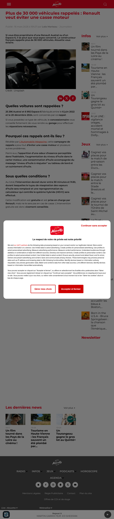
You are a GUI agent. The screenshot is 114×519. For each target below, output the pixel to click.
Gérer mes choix (43, 289)
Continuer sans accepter (94, 225)
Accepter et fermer (71, 289)
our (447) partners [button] (21, 245)
